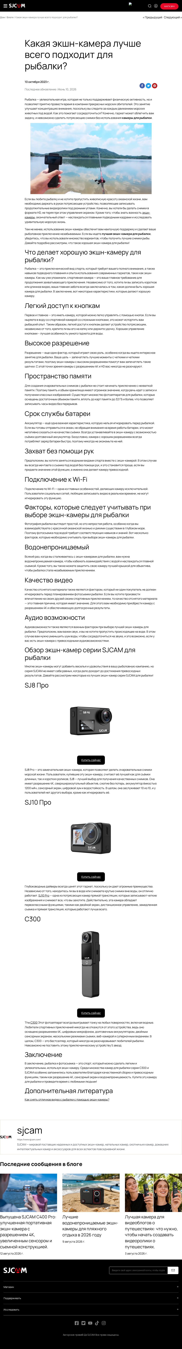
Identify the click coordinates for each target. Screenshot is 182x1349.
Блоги (10, 17)
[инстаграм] (103, 1324)
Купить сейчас (91, 760)
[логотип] (17, 6)
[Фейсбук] (76, 1324)
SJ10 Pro (43, 895)
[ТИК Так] (97, 1324)
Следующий (172, 17)
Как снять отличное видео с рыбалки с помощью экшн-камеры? (67, 1099)
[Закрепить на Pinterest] (154, 85)
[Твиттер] (83, 1324)
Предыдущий (153, 17)
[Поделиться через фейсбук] (142, 85)
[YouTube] (90, 1324)
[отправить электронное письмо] (173, 1270)
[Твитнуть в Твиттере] (148, 85)
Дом (2, 17)
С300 (34, 1022)
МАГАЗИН (169, 6)
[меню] (5, 6)
